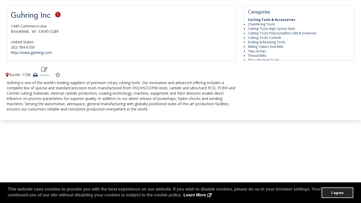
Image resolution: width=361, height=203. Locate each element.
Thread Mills (257, 55)
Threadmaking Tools (263, 60)
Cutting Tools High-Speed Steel (271, 28)
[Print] (35, 74)
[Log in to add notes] (44, 71)
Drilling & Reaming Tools (266, 42)
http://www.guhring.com (31, 52)
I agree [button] (337, 193)
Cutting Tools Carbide (264, 37)
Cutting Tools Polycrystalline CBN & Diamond (282, 33)
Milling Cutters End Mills (266, 46)
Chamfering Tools (261, 24)
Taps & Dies (257, 51)
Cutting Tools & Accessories (271, 19)
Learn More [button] (194, 195)
